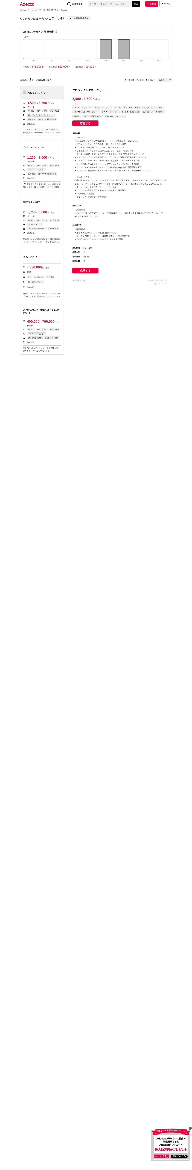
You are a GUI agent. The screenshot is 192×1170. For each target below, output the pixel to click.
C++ (29, 277)
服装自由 (31, 119)
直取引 (152, 80)
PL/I (38, 111)
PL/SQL (146, 108)
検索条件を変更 (44, 79)
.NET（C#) (50, 277)
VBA (130, 108)
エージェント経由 (139, 80)
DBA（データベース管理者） (153, 112)
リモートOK (120, 116)
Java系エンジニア (35, 224)
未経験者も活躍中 (34, 338)
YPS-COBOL (54, 111)
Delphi (137, 108)
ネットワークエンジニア (131, 112)
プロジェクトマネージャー (88, 90)
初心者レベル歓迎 (51, 338)
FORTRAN (117, 108)
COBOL (31, 111)
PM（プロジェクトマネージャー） (40, 115)
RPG (45, 111)
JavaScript (38, 277)
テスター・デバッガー (36, 170)
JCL (109, 108)
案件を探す (77, 4)
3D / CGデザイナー (35, 282)
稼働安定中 (54, 228)
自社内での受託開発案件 (47, 119)
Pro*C (161, 108)
